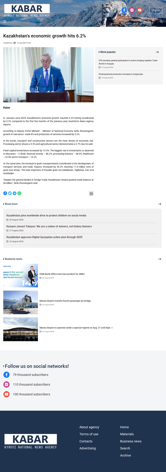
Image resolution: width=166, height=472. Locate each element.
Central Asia (7, 43)
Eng (154, 10)
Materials (127, 434)
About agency (89, 427)
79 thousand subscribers (30, 375)
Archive (125, 455)
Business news (131, 441)
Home (124, 427)
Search (125, 448)
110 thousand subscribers (31, 384)
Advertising (87, 448)
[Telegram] (15, 193)
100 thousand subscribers (31, 394)
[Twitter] (10, 193)
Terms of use (88, 434)
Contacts (85, 441)
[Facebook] (5, 193)
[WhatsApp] (19, 193)
